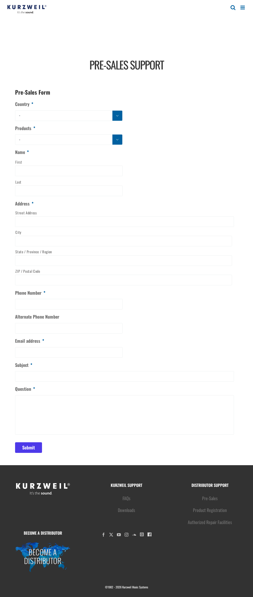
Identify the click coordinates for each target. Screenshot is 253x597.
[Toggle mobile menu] (243, 7)
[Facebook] (103, 535)
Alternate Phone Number (37, 317)
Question (25, 389)
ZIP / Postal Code (27, 271)
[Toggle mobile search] (233, 7)
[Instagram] (126, 535)
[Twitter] (111, 535)
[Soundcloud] (134, 535)
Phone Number (30, 293)
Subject (23, 365)
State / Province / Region (33, 251)
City (18, 232)
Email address (29, 341)
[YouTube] (119, 535)
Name (22, 152)
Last (18, 182)
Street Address (26, 212)
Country (24, 104)
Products (25, 128)
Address (24, 203)
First (18, 162)
